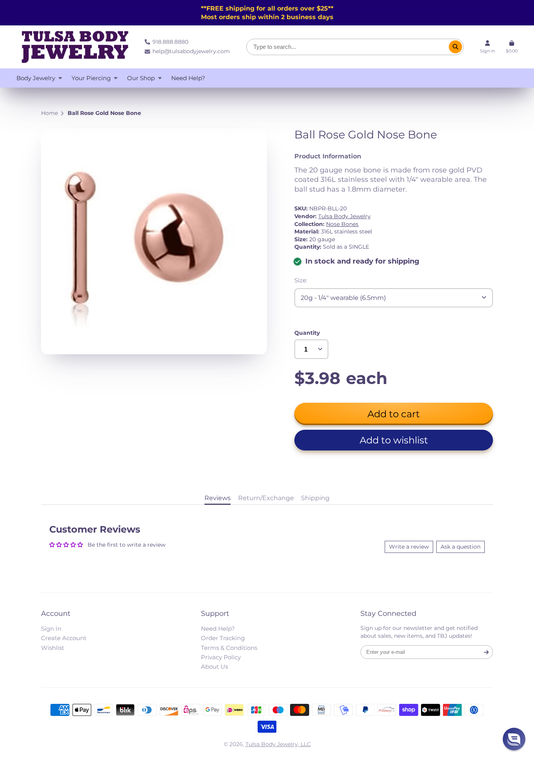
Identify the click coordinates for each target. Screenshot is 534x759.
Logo (75, 47)
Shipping (315, 498)
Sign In (51, 628)
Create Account (63, 638)
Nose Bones (342, 224)
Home (49, 113)
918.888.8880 (170, 41)
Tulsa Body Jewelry (344, 216)
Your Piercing (91, 78)
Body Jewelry (35, 78)
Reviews (217, 498)
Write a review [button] (409, 546)
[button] (393, 440)
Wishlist (52, 647)
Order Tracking (223, 638)
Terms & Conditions (229, 647)
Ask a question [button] (460, 546)
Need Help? (188, 78)
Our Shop (141, 78)
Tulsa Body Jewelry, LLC (278, 744)
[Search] (455, 47)
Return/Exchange (266, 498)
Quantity (307, 332)
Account (487, 47)
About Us (214, 666)
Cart (512, 47)
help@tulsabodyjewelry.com (191, 51)
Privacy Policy (221, 657)
